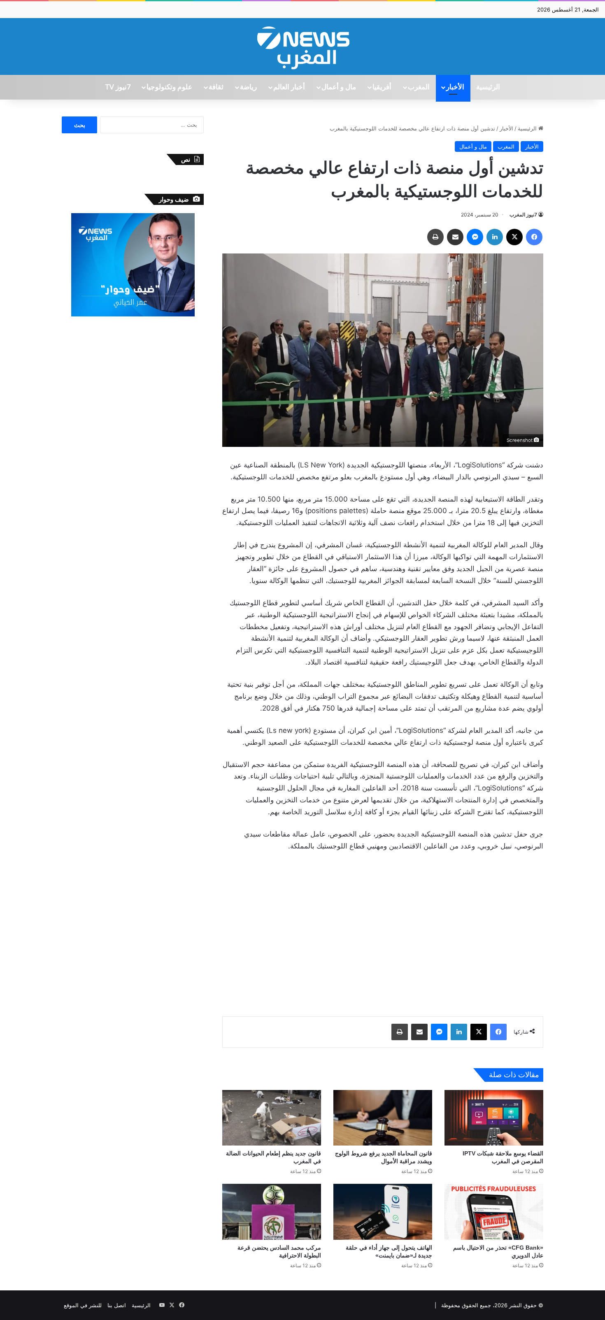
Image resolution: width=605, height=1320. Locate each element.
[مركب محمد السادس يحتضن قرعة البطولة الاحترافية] (271, 1211)
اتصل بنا (116, 1305)
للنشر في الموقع (83, 1305)
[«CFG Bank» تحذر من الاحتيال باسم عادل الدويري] (493, 1211)
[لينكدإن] (494, 237)
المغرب (419, 87)
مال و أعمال (338, 87)
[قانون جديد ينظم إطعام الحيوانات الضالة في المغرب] (271, 1118)
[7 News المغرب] (302, 46)
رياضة (248, 87)
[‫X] (514, 237)
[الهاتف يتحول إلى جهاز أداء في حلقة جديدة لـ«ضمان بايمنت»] (382, 1211)
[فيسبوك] (534, 237)
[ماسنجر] (475, 237)
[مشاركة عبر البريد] (455, 237)
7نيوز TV (117, 87)
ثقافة (216, 87)
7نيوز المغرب (523, 214)
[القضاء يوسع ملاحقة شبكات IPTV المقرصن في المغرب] (493, 1118)
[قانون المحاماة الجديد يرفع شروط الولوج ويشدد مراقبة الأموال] (382, 1118)
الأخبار (455, 87)
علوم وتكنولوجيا (169, 87)
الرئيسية (488, 87)
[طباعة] (435, 237)
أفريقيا (381, 87)
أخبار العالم (289, 87)
